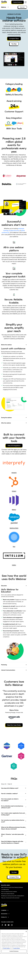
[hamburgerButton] (25, 2)
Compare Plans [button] (14, 38)
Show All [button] (3, 784)
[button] (14, 344)
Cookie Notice (16, 948)
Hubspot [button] (14, 491)
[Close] (26, 931)
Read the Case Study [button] (14, 725)
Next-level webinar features (7, 893)
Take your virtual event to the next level (10, 897)
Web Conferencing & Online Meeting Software (12, 887)
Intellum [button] (14, 565)
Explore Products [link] (17, 2)
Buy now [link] (22, 7)
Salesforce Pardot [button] (14, 528)
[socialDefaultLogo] (2, 925)
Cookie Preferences (14, 951)
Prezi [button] (14, 546)
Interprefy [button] (14, 472)
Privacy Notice (6, 948)
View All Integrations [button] (14, 445)
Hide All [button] (10, 784)
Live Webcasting (5, 889)
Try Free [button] (14, 44)
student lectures (14, 230)
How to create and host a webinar (9, 891)
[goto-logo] (14, 905)
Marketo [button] (14, 509)
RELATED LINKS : (5, 885)
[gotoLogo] (4, 2)
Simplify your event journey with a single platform (12, 895)
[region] (14, 941)
